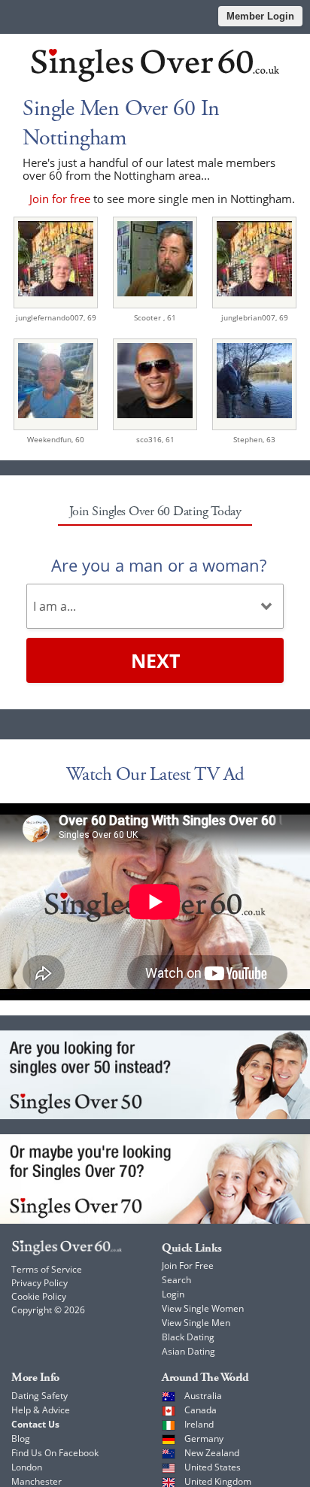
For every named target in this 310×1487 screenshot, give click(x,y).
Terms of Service (46, 1269)
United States (212, 1467)
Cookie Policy (38, 1296)
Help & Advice (40, 1410)
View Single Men (196, 1322)
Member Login (260, 16)
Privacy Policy (39, 1282)
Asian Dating (188, 1351)
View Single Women (203, 1308)
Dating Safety (39, 1395)
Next (155, 660)
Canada (200, 1410)
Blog (20, 1438)
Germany (203, 1438)
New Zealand (211, 1452)
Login (173, 1294)
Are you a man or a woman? (158, 565)
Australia (203, 1395)
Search (176, 1279)
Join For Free (188, 1265)
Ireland (199, 1424)
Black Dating (188, 1337)
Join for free (59, 198)
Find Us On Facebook (55, 1452)
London (26, 1467)
